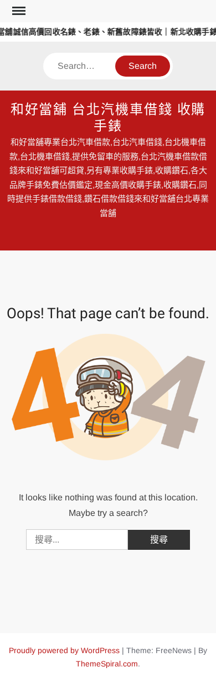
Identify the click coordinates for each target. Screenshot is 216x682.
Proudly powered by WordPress (64, 650)
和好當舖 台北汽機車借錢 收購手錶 (108, 118)
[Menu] (18, 11)
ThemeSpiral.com (107, 663)
